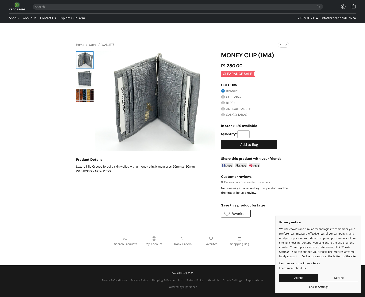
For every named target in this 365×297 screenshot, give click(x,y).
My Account (154, 244)
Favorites (211, 244)
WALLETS (108, 45)
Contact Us (48, 18)
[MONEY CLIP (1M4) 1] (85, 79)
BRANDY (232, 91)
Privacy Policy (139, 280)
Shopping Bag (239, 244)
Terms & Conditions (114, 280)
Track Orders (183, 244)
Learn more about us (292, 268)
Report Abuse (254, 280)
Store (93, 45)
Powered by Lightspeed (182, 287)
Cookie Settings (232, 280)
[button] (17, 6)
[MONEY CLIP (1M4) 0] (85, 60)
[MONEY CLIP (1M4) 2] (85, 95)
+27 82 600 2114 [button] (307, 18)
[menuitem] (280, 44)
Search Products (125, 244)
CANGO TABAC (236, 115)
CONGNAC (233, 97)
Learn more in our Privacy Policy (299, 263)
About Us (29, 18)
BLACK (230, 103)
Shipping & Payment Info (167, 280)
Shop (13, 18)
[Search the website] (318, 6)
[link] (318, 285)
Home (80, 45)
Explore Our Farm (72, 18)
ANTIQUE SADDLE (238, 109)
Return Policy (195, 280)
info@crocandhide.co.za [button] (338, 18)
